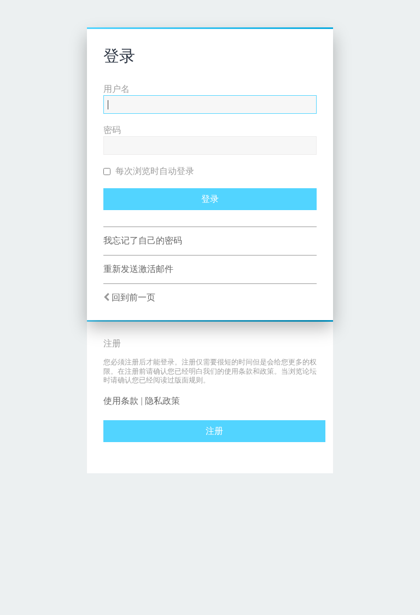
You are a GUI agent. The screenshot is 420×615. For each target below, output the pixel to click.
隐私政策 (162, 400)
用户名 (116, 89)
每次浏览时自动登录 (153, 171)
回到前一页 (133, 297)
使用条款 (120, 400)
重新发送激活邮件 (138, 269)
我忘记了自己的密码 (142, 240)
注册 (214, 431)
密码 (112, 130)
